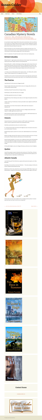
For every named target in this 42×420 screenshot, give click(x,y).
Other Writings (19, 13)
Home (2, 13)
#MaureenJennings (12, 39)
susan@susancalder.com (21, 393)
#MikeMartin (18, 39)
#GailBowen (15, 37)
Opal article (34, 206)
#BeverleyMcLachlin (19, 36)
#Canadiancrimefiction (26, 36)
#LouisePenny (6, 39)
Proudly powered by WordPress (9, 417)
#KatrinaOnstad (26, 37)
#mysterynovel (22, 39)
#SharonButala (28, 39)
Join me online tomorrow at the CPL (12, 206)
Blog (13, 36)
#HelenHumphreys (20, 37)
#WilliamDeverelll (33, 39)
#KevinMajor (31, 37)
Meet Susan (7, 13)
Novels (13, 13)
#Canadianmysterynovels (8, 37)
